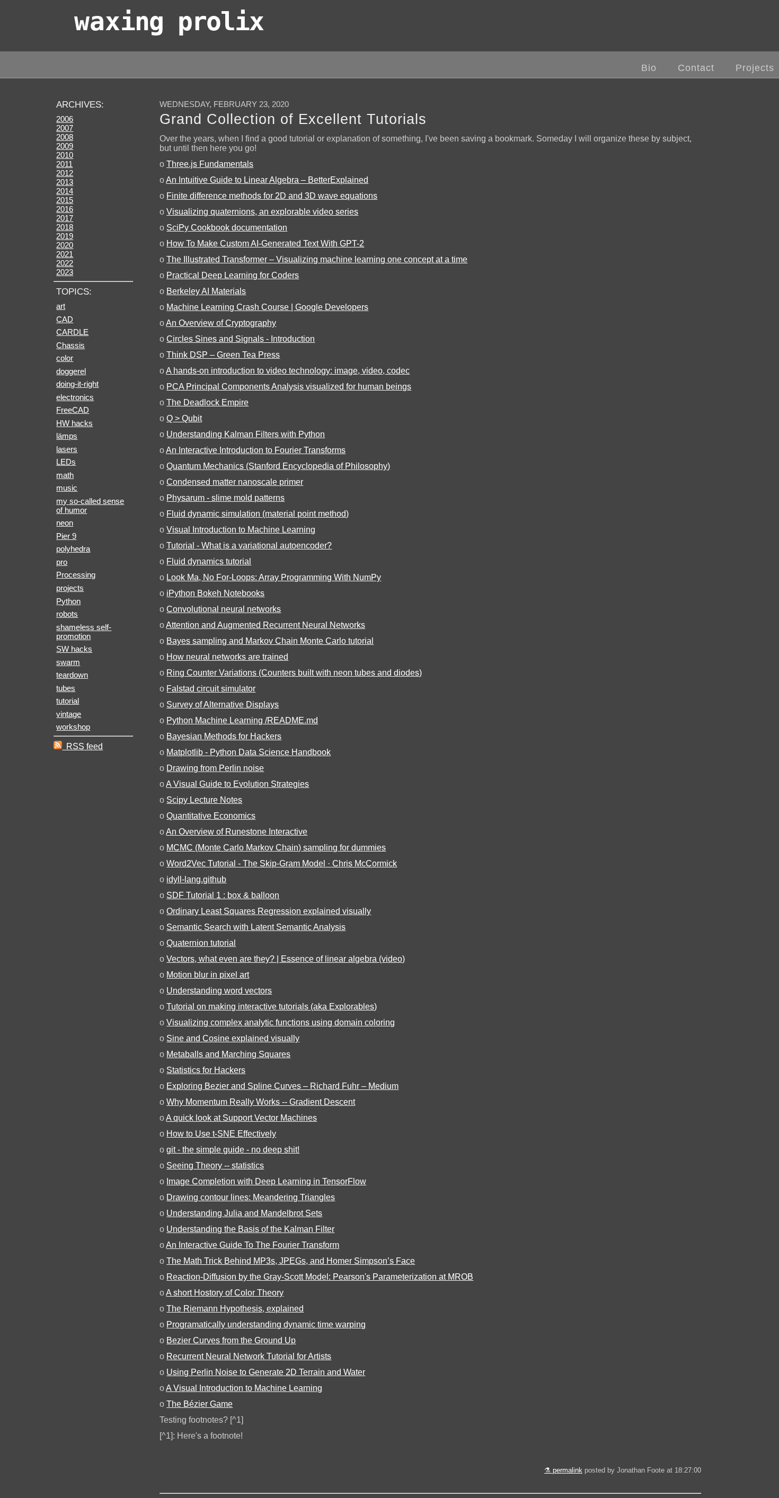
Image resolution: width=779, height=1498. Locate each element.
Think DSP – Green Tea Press (223, 354)
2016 (64, 209)
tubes (65, 688)
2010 (64, 154)
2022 (64, 263)
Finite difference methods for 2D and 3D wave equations (271, 195)
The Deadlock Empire (207, 402)
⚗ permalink (563, 1470)
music (66, 487)
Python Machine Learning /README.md (242, 720)
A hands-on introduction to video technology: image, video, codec (288, 370)
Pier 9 (66, 535)
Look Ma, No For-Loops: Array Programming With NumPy (273, 577)
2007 (64, 127)
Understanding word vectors (219, 990)
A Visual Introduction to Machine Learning (244, 1388)
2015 (64, 200)
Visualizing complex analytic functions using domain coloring (280, 1022)
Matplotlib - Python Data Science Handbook (248, 752)
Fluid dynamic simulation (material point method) (257, 513)
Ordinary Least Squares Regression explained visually (268, 911)
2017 (64, 218)
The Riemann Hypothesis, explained (235, 1308)
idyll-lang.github (196, 879)
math (65, 475)
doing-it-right (77, 383)
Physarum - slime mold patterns (225, 497)
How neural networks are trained (227, 656)
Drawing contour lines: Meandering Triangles (250, 1197)
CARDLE (72, 331)
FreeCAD (72, 409)
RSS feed (82, 746)
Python (68, 601)
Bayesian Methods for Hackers (223, 736)
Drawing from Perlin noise (215, 768)
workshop (73, 726)
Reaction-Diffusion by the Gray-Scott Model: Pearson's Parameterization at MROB (319, 1276)
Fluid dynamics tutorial (208, 561)
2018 (64, 227)
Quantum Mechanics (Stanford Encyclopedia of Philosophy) (278, 466)
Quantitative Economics (210, 815)
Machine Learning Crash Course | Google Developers (267, 307)
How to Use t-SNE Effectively (221, 1133)
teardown (72, 674)
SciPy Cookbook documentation (226, 227)
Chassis (70, 345)
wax (168, 21)
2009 (64, 145)
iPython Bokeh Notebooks (215, 593)
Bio (649, 68)
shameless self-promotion (83, 632)
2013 (64, 182)
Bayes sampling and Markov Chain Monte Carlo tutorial (270, 640)
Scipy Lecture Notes (204, 799)
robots (67, 613)
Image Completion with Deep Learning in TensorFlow (266, 1181)
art (60, 306)
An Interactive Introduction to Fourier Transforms (256, 450)
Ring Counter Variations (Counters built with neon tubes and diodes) (294, 672)
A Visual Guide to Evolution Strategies (237, 783)
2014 (64, 191)
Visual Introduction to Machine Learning (240, 529)
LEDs (66, 461)
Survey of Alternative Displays (222, 704)
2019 (64, 236)
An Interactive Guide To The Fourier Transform (252, 1244)
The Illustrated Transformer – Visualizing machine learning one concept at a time (316, 259)
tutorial (67, 700)
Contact (696, 68)
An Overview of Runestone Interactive (236, 831)
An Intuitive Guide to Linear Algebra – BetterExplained (267, 179)
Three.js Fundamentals (209, 164)
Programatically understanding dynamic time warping (266, 1324)
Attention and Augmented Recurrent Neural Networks (265, 625)
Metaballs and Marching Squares (228, 1054)
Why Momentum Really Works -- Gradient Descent (260, 1101)
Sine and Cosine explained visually (232, 1038)
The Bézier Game (199, 1403)
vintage (68, 714)
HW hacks (74, 423)
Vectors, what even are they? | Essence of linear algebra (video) (285, 958)
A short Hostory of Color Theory (225, 1292)
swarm (68, 662)
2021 (64, 254)
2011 (64, 164)
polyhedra (73, 548)
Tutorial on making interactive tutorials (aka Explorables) (271, 1006)
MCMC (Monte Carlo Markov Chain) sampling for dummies (276, 847)
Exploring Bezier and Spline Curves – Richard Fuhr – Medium (282, 1086)
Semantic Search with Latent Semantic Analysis (256, 927)
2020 (64, 245)
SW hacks (74, 648)
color (64, 357)
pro (61, 561)
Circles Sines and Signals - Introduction (240, 338)
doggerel (71, 371)
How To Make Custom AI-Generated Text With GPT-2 (265, 243)
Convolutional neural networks (223, 609)
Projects (755, 68)
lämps (66, 435)
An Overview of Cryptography (221, 322)
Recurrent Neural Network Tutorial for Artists (248, 1356)
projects (70, 587)
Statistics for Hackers (205, 1070)
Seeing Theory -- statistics (215, 1165)
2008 (64, 136)
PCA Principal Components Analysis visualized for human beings (288, 386)
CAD (64, 319)
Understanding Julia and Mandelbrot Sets (244, 1213)
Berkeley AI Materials (206, 291)
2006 (64, 118)
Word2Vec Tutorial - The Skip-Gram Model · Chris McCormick (281, 863)
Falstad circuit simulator (210, 688)
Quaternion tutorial (201, 942)
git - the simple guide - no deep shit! (232, 1149)
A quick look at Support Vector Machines (241, 1117)
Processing (75, 574)
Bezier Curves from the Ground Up (231, 1340)
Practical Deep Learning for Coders (232, 275)
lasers (66, 449)
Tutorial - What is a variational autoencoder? (249, 545)
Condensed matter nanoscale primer (234, 481)
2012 (64, 173)
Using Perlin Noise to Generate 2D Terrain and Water (265, 1372)
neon (64, 522)
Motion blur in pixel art (207, 974)
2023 (64, 272)
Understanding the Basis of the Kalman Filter (250, 1229)
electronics (75, 397)
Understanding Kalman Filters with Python (245, 434)
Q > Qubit (184, 418)
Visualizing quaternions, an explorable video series (262, 211)
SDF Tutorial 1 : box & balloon (222, 895)
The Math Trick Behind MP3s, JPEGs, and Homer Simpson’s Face (290, 1260)
